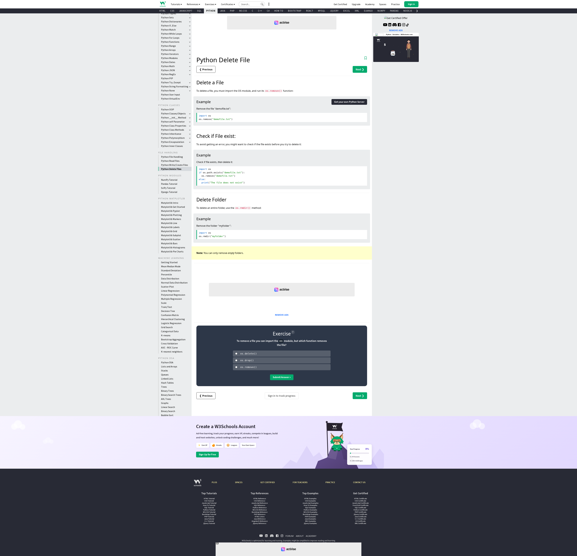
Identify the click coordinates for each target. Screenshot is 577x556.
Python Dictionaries (171, 21)
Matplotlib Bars (169, 243)
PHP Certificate (360, 512)
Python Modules (169, 58)
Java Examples (310, 519)
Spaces (382, 4)
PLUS (214, 482)
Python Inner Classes (172, 145)
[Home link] (162, 4)
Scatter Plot (167, 286)
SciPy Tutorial (168, 187)
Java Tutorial (209, 519)
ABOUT (300, 535)
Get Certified (340, 4)
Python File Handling (172, 156)
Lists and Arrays (169, 366)
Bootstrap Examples (310, 514)
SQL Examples (310, 507)
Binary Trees (167, 390)
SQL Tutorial (209, 507)
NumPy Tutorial (169, 179)
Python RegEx (168, 74)
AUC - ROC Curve (169, 347)
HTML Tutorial (209, 498)
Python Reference (260, 507)
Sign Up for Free (207, 454)
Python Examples (310, 510)
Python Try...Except (171, 82)
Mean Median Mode (170, 266)
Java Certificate (360, 516)
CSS (172, 10)
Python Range (168, 45)
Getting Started (169, 262)
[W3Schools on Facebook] (399, 25)
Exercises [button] (210, 4)
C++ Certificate (360, 519)
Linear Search (168, 407)
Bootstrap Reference (259, 512)
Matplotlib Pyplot (170, 210)
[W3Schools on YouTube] (385, 25)
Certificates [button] (227, 4)
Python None (168, 90)
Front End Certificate (360, 505)
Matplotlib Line (169, 223)
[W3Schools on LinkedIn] (390, 25)
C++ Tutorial (209, 521)
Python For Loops (170, 37)
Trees (164, 386)
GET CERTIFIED (267, 482)
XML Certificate (360, 523)
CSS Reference (259, 501)
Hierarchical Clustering (173, 319)
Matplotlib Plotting (171, 214)
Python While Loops (171, 33)
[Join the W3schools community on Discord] (394, 25)
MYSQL (321, 10)
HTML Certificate (360, 498)
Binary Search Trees (171, 394)
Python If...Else (168, 25)
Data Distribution (170, 278)
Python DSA (167, 362)
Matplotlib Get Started (173, 206)
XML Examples (310, 521)
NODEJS (407, 10)
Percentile (166, 274)
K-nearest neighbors (171, 351)
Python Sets (167, 17)
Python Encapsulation (172, 141)
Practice (395, 4)
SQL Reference (259, 505)
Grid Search (167, 327)
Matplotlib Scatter (170, 239)
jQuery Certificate (360, 514)
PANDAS (394, 10)
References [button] (193, 4)
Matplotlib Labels (170, 227)
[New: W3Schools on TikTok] (407, 25)
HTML (162, 10)
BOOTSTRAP (294, 10)
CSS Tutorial (209, 501)
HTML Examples (310, 498)
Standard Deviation (171, 270)
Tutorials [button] (176, 4)
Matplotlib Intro (169, 202)
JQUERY (334, 10)
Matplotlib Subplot (171, 235)
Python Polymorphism (173, 137)
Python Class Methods (172, 129)
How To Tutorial (209, 505)
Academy (369, 4)
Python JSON (168, 70)
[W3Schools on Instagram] (404, 25)
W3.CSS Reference (260, 510)
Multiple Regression (171, 298)
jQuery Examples (310, 523)
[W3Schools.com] (197, 484)
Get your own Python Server (349, 101)
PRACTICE (330, 482)
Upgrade (356, 4)
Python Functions (170, 41)
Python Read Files (170, 160)
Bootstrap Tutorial (209, 514)
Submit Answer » (282, 377)
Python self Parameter (173, 121)
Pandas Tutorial (169, 183)
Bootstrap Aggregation (173, 339)
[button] (262, 4)
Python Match (168, 29)
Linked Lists (167, 378)
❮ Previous (205, 69)
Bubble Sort (167, 415)
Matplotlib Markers (171, 219)
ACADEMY (311, 535)
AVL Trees (166, 398)
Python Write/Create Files (174, 164)
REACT (309, 10)
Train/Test (166, 306)
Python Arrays (168, 49)
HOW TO (278, 10)
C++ (260, 10)
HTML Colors (259, 516)
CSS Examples (310, 501)
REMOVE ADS (281, 314)
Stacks (164, 370)
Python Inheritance (171, 133)
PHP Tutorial (209, 516)
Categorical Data (170, 331)
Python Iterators (170, 53)
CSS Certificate (360, 501)
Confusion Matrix (170, 315)
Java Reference (260, 519)
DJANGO (368, 10)
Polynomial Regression (173, 294)
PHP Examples (310, 516)
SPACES (238, 482)
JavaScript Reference (259, 503)
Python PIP (167, 78)
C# (268, 10)
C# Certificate (360, 521)
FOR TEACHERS (300, 482)
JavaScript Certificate (360, 503)
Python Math (168, 66)
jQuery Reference (259, 523)
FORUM (289, 535)
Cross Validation (169, 343)
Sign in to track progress (281, 395)
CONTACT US (359, 482)
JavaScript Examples (310, 503)
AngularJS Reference (260, 521)
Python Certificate (361, 510)
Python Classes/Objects (173, 113)
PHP (232, 10)
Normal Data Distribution (174, 282)
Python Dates (168, 62)
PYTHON (210, 10)
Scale (163, 302)
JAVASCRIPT (185, 10)
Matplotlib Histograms (173, 247)
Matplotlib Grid (169, 231)
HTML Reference (259, 498)
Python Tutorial (209, 510)
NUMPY (381, 10)
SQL (199, 10)
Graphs (164, 402)
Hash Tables (167, 382)
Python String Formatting (174, 86)
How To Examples (310, 505)
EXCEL (346, 10)
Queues (165, 374)
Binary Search (168, 411)
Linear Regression (170, 290)
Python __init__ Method (173, 117)
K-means (165, 335)
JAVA (222, 10)
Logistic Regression (171, 323)
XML (357, 10)
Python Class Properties (173, 125)
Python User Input (170, 94)
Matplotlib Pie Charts (172, 251)
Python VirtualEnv (170, 98)
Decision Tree (168, 310)
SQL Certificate (360, 507)
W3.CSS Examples (310, 512)
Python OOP (167, 109)
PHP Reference (259, 514)
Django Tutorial (169, 191)
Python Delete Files (171, 168)
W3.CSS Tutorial (209, 512)
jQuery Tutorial (209, 523)
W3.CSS (243, 10)
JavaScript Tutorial (209, 503)
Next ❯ (360, 69)
